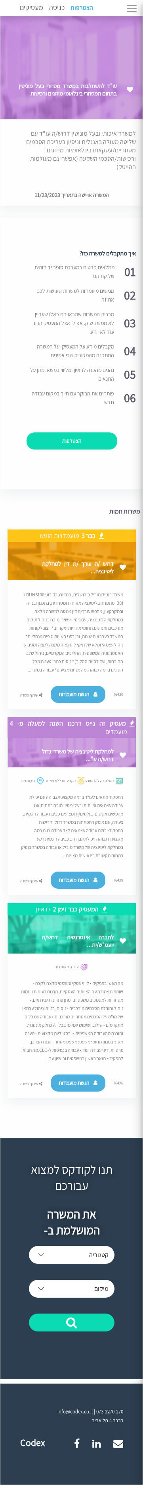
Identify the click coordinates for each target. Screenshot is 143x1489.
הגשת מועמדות (74, 694)
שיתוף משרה (29, 695)
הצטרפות (82, 8)
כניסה (57, 7)
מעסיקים (31, 7)
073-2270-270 (109, 1411)
